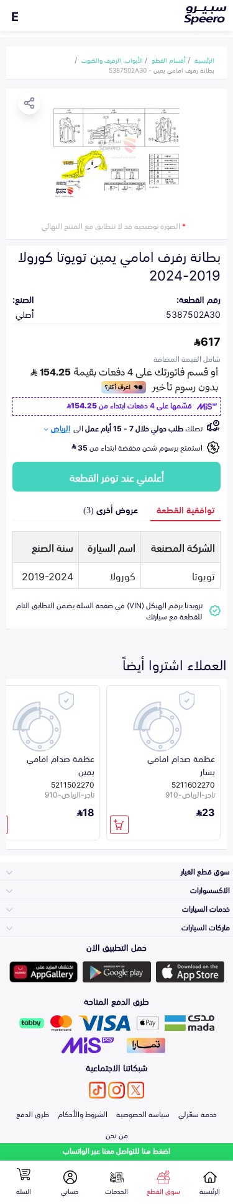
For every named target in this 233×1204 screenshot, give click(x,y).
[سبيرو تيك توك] (97, 1090)
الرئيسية (204, 59)
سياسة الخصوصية (143, 1113)
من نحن (117, 1134)
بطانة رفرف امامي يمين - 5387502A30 (161, 69)
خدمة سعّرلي (197, 1113)
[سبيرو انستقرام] (116, 1090)
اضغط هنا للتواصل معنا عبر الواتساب (116, 1150)
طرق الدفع (32, 1113)
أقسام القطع (169, 59)
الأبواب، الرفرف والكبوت (112, 59)
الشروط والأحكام (82, 1113)
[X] (135, 1090)
